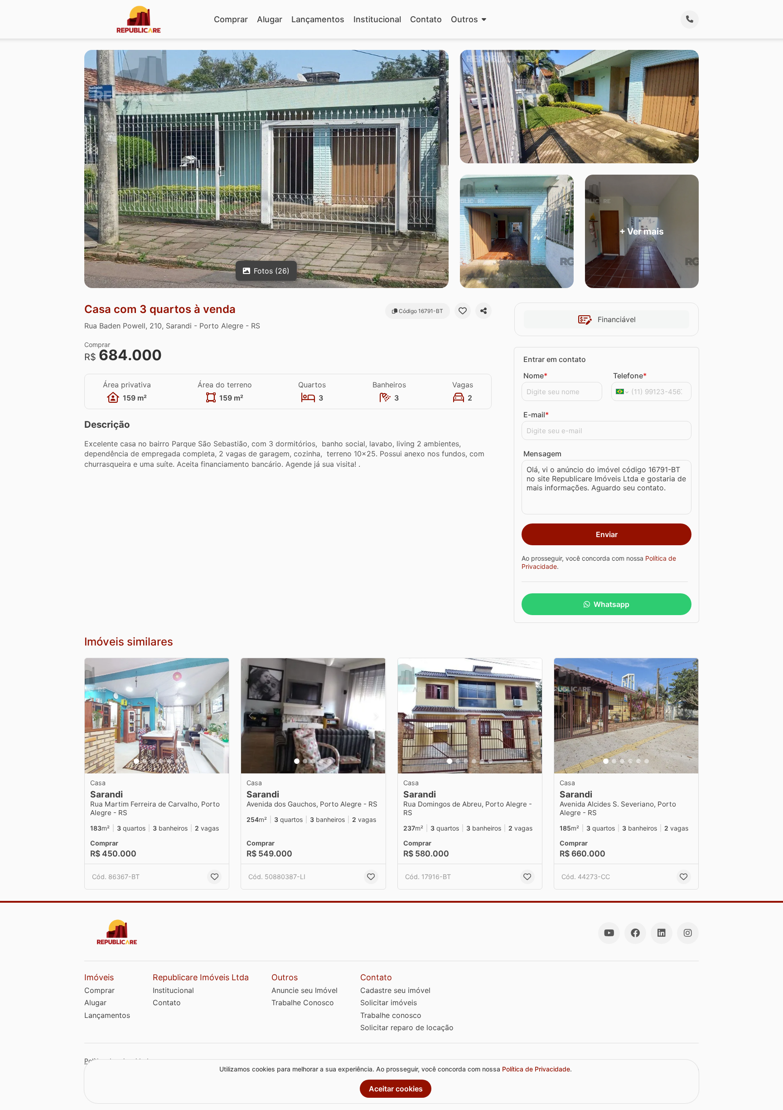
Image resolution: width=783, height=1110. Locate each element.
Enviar (607, 534)
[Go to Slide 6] (177, 761)
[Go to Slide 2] (144, 761)
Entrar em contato (554, 359)
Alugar (269, 19)
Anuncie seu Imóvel (304, 990)
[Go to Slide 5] (169, 761)
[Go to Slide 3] (152, 761)
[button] (157, 716)
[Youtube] (609, 933)
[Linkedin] (661, 933)
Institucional (377, 19)
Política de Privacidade (536, 1069)
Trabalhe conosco (390, 1015)
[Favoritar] (462, 311)
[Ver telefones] (690, 19)
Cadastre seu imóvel (395, 990)
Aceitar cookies (396, 1088)
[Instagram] (688, 933)
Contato (426, 19)
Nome (535, 375)
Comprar (231, 19)
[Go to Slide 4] (161, 761)
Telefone (630, 375)
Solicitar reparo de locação (407, 1027)
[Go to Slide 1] (136, 761)
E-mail (536, 414)
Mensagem (542, 453)
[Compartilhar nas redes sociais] (483, 311)
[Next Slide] (219, 716)
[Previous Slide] (94, 716)
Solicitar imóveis (388, 1002)
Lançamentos (317, 19)
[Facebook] (635, 933)
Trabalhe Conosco (302, 1002)
